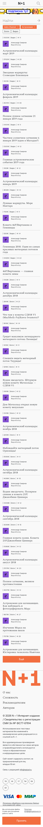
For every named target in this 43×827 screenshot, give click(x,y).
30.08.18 (6, 525)
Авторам (9, 708)
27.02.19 (6, 59)
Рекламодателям (14, 702)
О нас (6, 692)
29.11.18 (6, 301)
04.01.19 (6, 125)
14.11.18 (6, 345)
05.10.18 (6, 457)
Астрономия (27, 27)
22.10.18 (6, 435)
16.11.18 (6, 323)
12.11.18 (6, 367)
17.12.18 (6, 212)
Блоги (6, 31)
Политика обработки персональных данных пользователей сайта (21, 804)
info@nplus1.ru (26, 770)
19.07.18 (6, 614)
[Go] (4, 3)
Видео (15, 31)
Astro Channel (10, 27)
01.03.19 (6, 38)
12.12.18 (6, 233)
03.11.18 (6, 413)
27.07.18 (6, 568)
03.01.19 (6, 146)
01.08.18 (6, 546)
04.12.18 (6, 258)
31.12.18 (6, 168)
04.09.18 (6, 503)
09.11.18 (6, 391)
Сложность (10, 697)
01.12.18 (6, 280)
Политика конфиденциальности (32, 810)
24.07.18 (6, 590)
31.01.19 (6, 81)
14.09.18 (6, 478)
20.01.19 (6, 103)
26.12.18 (6, 190)
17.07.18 (6, 636)
